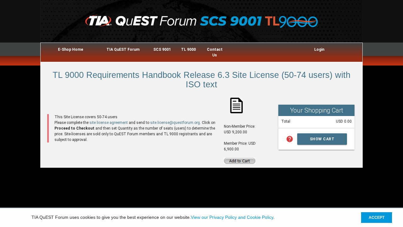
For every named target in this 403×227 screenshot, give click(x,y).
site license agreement (108, 122)
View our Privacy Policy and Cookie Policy (232, 217)
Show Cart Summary (322, 141)
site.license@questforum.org (175, 122)
